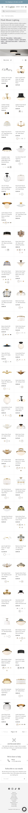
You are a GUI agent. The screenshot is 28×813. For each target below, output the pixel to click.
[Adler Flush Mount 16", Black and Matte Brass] (6, 233)
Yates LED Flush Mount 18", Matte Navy (5, 354)
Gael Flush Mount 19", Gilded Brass (20, 690)
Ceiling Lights (17, 38)
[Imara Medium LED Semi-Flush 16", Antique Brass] (6, 592)
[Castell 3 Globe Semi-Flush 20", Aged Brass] (6, 96)
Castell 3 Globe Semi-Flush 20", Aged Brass (5, 106)
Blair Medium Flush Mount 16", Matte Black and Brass (6, 661)
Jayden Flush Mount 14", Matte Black (21, 105)
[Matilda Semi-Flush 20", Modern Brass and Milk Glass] (21, 481)
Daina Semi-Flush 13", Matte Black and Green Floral (21, 518)
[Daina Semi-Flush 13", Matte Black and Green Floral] (21, 508)
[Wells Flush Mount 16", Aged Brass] (21, 318)
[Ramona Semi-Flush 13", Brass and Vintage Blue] (21, 538)
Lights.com (18, 809)
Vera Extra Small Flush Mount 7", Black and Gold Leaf (21, 601)
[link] (5, 732)
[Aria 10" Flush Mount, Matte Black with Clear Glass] (6, 177)
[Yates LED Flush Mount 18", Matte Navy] (6, 345)
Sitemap (14, 801)
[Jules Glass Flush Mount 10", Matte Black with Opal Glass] (6, 706)
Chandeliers (4, 39)
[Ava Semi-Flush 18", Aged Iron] (21, 149)
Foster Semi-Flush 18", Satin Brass (20, 132)
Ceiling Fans (22, 41)
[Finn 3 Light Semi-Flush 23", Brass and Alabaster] (6, 372)
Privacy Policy (14, 806)
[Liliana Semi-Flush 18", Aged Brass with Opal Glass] (21, 204)
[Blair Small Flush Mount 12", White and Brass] (21, 451)
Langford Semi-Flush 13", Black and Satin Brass (6, 302)
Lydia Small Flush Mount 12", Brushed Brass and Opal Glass (21, 717)
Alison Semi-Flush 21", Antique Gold (6, 460)
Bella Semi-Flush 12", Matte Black (20, 435)
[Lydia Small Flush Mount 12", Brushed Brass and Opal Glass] (21, 706)
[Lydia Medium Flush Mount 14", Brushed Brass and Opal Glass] (6, 204)
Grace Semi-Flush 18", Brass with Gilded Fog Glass (20, 243)
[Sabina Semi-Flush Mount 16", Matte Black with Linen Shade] (21, 263)
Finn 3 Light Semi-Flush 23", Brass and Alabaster (6, 382)
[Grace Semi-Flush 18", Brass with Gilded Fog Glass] (21, 233)
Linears (17, 39)
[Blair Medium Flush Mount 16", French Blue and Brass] (21, 622)
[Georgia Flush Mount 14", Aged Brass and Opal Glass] (6, 508)
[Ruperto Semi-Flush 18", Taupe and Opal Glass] (21, 565)
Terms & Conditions (14, 798)
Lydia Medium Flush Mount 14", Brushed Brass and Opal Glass (6, 215)
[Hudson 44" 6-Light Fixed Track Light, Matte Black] (6, 69)
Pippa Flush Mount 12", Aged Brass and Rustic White (6, 133)
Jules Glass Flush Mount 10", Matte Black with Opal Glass (5, 717)
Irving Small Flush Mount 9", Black (20, 354)
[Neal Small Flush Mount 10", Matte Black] (21, 651)
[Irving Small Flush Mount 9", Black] (21, 345)
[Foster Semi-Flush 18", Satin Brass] (21, 123)
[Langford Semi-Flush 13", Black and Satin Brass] (6, 293)
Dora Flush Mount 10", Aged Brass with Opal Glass (6, 491)
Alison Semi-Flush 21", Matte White (6, 435)
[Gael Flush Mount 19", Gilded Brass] (21, 681)
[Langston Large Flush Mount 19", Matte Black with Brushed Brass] (6, 149)
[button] (25, 7)
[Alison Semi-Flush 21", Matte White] (6, 426)
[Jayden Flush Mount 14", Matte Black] (21, 96)
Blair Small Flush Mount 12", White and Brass (20, 461)
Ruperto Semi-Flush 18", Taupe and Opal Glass (21, 574)
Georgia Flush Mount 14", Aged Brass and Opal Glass (6, 518)
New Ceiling (9, 38)
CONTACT (18, 7)
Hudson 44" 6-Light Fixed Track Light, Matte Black (6, 79)
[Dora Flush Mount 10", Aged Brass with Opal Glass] (6, 481)
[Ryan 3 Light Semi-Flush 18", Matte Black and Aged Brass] (21, 69)
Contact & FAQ (14, 793)
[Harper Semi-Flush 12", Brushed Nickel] (6, 622)
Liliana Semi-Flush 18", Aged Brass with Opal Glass (21, 214)
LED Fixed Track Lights (12, 41)
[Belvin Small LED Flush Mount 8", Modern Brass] (6, 318)
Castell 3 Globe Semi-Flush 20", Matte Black (20, 408)
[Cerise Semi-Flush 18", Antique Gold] (21, 372)
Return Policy (14, 796)
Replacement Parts (14, 802)
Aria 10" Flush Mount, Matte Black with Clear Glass (6, 187)
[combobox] (14, 11)
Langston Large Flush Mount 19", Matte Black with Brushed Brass (5, 159)
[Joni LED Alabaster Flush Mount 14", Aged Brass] (6, 681)
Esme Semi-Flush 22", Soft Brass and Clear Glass (6, 574)
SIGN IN (22, 7)
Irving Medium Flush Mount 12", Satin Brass (6, 408)
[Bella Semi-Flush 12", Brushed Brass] (21, 293)
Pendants (11, 39)
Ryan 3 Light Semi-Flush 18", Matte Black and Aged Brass (20, 80)
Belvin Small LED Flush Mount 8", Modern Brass (5, 327)
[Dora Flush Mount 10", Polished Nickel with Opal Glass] (21, 177)
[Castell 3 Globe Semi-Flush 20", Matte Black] (21, 399)
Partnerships (14, 803)
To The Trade (14, 805)
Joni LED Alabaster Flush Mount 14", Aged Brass (6, 690)
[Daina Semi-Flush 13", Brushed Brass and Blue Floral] (6, 263)
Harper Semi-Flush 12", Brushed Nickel (6, 630)
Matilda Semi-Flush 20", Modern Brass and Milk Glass (21, 491)
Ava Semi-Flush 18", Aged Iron (21, 157)
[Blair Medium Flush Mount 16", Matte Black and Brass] (6, 651)
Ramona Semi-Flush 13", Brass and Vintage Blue (21, 547)
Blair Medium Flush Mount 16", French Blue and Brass (20, 631)
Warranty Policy (14, 797)
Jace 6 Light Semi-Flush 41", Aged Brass (6, 547)
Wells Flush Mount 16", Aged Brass (20, 327)
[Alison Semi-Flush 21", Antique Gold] (6, 451)
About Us (14, 792)
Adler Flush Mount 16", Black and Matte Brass (6, 243)
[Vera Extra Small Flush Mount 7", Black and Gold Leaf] (21, 592)
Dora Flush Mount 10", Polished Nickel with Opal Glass (21, 187)
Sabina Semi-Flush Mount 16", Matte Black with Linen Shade (20, 273)
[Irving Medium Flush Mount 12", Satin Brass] (6, 399)
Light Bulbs (4, 43)
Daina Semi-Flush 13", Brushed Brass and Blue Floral (6, 272)
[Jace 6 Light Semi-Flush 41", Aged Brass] (6, 538)
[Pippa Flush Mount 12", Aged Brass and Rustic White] (6, 123)
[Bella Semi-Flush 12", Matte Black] (21, 426)
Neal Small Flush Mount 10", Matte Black (20, 661)
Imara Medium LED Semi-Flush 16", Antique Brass (6, 601)
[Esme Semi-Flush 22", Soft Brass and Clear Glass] (6, 565)
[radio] (7, 86)
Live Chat (14, 794)
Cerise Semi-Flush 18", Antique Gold (20, 381)
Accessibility (14, 800)
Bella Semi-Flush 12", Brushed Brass (20, 301)
